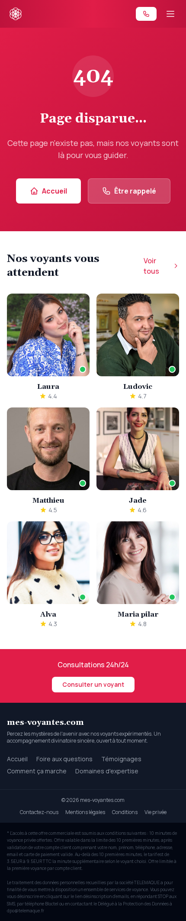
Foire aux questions (64, 759)
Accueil (54, 191)
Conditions (125, 812)
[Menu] (170, 14)
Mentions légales (85, 812)
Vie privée (155, 812)
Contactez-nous (39, 812)
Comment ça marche (37, 771)
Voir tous (151, 266)
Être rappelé (135, 191)
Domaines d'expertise (106, 771)
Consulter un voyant (93, 684)
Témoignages (121, 759)
